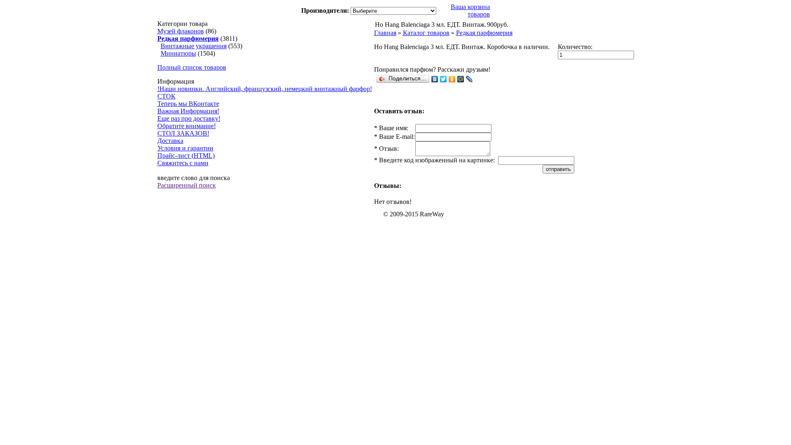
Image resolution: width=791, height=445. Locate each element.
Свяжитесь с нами (182, 162)
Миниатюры (178, 53)
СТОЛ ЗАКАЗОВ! (183, 133)
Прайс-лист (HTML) (186, 155)
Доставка (170, 140)
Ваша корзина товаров (470, 10)
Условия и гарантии (185, 148)
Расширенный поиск (186, 185)
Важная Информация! (188, 111)
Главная (385, 32)
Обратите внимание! (186, 125)
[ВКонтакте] (435, 79)
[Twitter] (443, 79)
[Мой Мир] (460, 79)
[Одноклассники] (452, 79)
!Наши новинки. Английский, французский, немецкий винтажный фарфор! (264, 88)
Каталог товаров (426, 32)
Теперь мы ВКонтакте (188, 103)
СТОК (166, 96)
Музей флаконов (180, 31)
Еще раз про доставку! (188, 118)
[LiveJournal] (469, 79)
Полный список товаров (191, 67)
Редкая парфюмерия (484, 32)
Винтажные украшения (194, 45)
